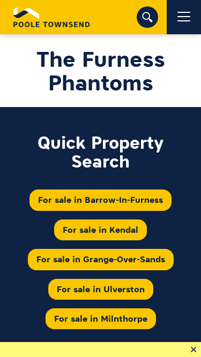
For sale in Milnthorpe (100, 318)
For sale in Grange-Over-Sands (100, 259)
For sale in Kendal (100, 229)
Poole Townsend (52, 17)
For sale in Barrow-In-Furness (100, 199)
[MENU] (184, 17)
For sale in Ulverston (101, 289)
